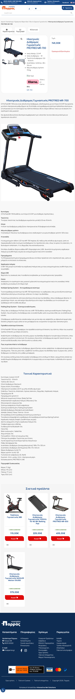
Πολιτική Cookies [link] (24, 680)
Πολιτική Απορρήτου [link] (45, 655)
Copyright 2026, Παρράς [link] (61, 680)
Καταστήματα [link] (26, 641)
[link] (3, 690)
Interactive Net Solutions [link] (46, 687)
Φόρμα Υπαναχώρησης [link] (46, 657)
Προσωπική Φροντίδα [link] (21, 22)
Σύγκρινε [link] (7, 545)
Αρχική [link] (3, 22)
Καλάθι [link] (59, 638)
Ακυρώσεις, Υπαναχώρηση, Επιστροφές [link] (43, 647)
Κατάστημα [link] (9, 22)
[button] (21, 39)
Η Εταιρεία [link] (24, 638)
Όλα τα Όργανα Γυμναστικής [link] (38, 22)
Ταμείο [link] (59, 641)
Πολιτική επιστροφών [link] (64, 650)
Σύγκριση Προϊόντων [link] (46, 638)
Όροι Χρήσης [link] (43, 652)
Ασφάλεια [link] (42, 641)
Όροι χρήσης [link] (10, 680)
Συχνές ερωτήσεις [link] (27, 643)
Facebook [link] (65, 2)
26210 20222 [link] (8, 643)
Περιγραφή (20, 31)
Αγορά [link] (13, 539)
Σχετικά (34, 30)
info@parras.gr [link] (9, 650)
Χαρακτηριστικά (7, 31)
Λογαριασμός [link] (61, 643)
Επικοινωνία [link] (25, 645)
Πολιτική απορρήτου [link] (41, 680)
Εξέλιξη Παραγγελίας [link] (46, 643)
